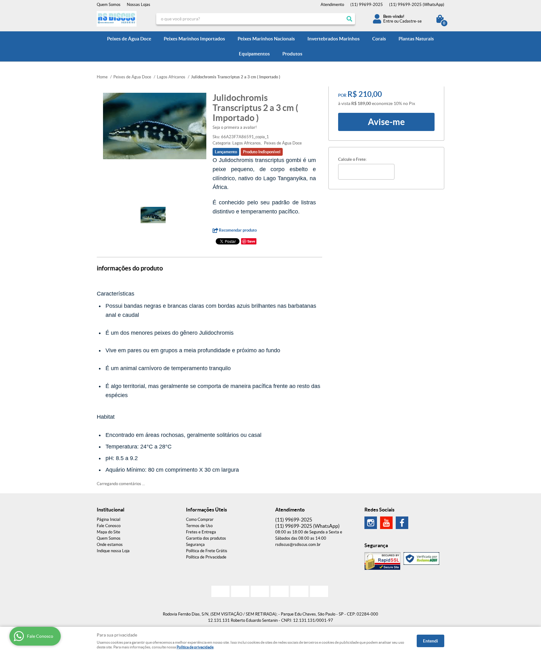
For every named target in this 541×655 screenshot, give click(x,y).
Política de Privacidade (206, 557)
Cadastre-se (410, 21)
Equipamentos (254, 53)
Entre (388, 21)
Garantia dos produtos (206, 538)
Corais (379, 38)
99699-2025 (366, 4)
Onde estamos (110, 544)
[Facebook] (402, 522)
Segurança (195, 544)
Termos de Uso (199, 525)
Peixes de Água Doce (129, 38)
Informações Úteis (206, 509)
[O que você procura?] (349, 18)
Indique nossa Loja (113, 550)
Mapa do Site (108, 532)
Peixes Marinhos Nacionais (266, 38)
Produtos (292, 53)
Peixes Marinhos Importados (194, 38)
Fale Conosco (109, 525)
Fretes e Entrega (201, 532)
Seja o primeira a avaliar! (235, 127)
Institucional (110, 509)
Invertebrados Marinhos (333, 38)
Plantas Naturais (416, 38)
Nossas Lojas (138, 4)
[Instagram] (370, 522)
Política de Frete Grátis (206, 550)
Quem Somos (109, 4)
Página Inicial (108, 519)
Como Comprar (200, 519)
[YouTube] (386, 522)
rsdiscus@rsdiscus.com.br (298, 544)
